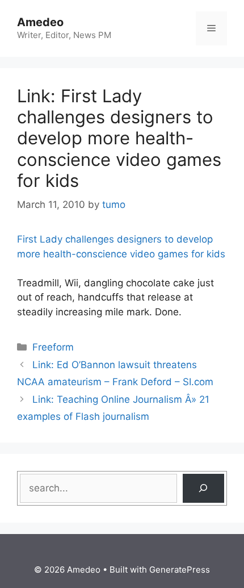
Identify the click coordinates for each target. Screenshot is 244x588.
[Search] (203, 488)
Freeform (53, 347)
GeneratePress (179, 569)
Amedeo (40, 22)
